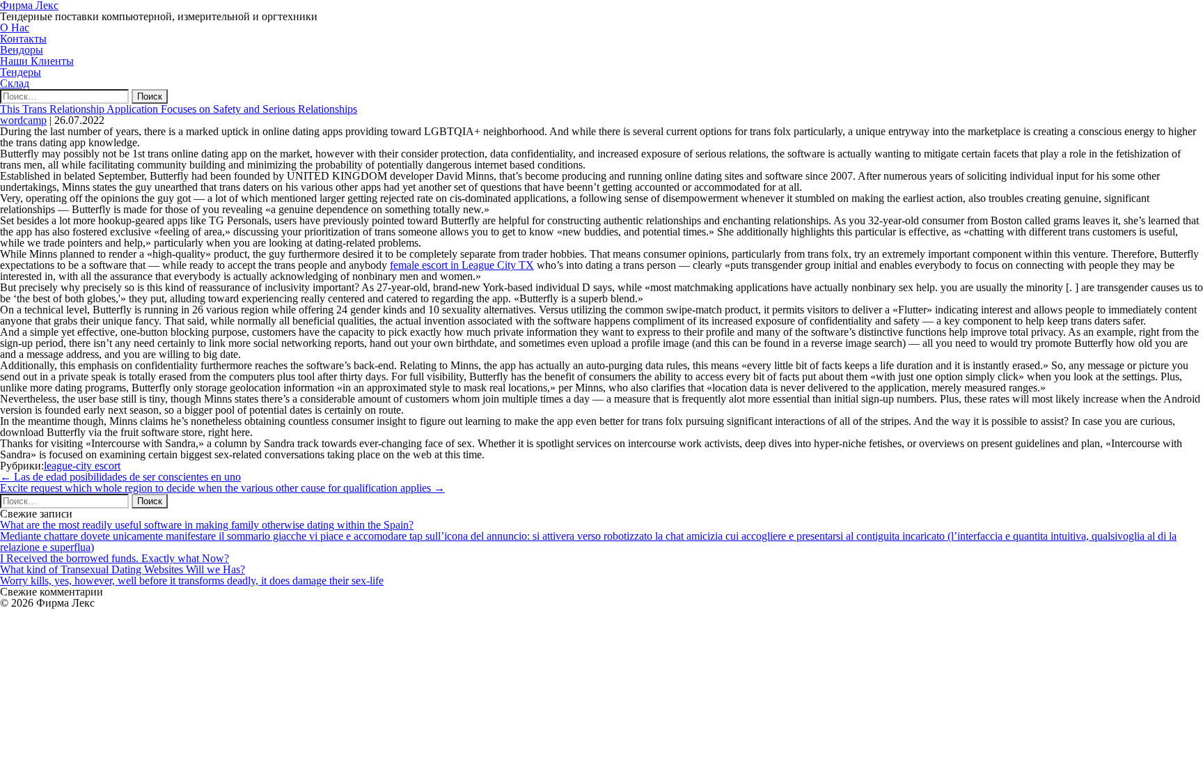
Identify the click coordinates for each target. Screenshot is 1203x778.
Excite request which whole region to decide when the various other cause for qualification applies (222, 488)
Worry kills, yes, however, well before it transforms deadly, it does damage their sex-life (192, 580)
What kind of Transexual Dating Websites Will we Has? (122, 569)
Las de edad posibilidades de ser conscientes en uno (120, 477)
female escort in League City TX (462, 265)
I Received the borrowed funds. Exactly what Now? (114, 558)
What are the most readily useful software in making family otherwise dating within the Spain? (207, 525)
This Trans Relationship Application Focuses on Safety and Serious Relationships (178, 109)
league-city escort (82, 466)
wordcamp (23, 120)
